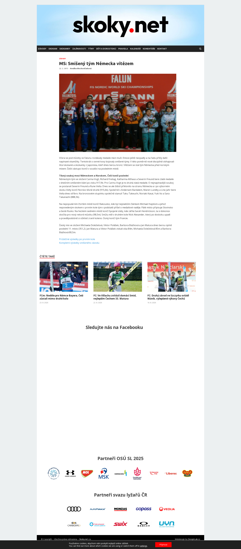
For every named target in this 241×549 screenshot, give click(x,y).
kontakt (162, 49)
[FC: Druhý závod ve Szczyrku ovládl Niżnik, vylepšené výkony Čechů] (171, 292)
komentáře (149, 49)
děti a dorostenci (106, 49)
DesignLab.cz (194, 539)
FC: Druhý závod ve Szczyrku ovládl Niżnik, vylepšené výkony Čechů (168, 297)
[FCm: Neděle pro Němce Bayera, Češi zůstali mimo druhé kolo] (64, 292)
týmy (91, 49)
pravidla (123, 49)
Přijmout (163, 544)
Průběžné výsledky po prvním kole (77, 239)
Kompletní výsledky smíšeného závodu (79, 242)
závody (42, 49)
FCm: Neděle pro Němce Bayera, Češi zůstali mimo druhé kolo (61, 297)
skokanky (64, 49)
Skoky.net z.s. (85, 539)
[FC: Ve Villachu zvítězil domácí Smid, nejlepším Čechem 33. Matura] (117, 292)
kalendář (135, 49)
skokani (53, 49)
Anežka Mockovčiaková (80, 68)
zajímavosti (79, 49)
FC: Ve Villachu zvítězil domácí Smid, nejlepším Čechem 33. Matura (114, 297)
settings (143, 546)
